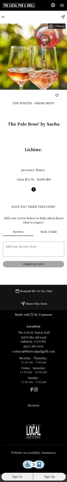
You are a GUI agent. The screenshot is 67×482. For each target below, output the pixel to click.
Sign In (17, 477)
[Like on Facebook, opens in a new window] (31, 390)
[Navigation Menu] (62, 5)
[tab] (18, 231)
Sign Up (49, 477)
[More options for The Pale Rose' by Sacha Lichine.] (57, 95)
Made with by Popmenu (27, 314)
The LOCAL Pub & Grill (33, 432)
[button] (4, 17)
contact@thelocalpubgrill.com (33, 351)
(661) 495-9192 (33, 346)
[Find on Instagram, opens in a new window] (36, 390)
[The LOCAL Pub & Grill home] (19, 5)
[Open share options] (63, 17)
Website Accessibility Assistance (33, 453)
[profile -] (53, 5)
